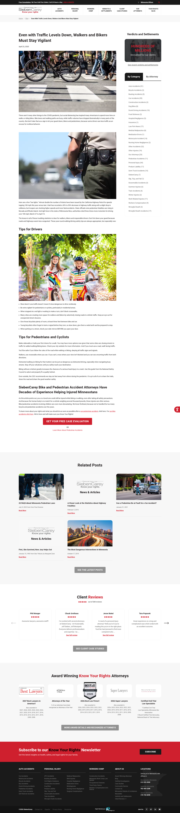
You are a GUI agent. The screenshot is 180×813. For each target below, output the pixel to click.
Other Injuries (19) (135, 151)
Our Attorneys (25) (135, 155)
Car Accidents (23, 776)
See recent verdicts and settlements (143, 65)
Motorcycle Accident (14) (138, 138)
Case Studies (119, 783)
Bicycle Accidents (24, 781)
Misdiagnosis (71, 786)
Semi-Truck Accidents (26, 791)
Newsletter (118, 794)
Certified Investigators (122, 781)
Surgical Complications (74, 791)
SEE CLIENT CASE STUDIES (90, 648)
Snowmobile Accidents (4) (138, 183)
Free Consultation (25, 2)
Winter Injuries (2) (135, 195)
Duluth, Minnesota (147, 792)
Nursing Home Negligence (75, 789)
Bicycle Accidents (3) (136, 90)
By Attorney (152, 76)
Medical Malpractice (73, 776)
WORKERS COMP (96, 769)
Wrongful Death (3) (136, 207)
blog (27, 18)
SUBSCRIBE (150, 752)
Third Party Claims (95, 785)
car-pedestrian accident (89, 411)
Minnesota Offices (147, 2)
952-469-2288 (145, 788)
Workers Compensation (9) (138, 203)
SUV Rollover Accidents (26, 794)
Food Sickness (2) (135, 114)
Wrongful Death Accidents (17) (140, 211)
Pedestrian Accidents (26, 789)
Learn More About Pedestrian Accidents (67, 430)
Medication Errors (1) (136, 134)
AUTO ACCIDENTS (26, 769)
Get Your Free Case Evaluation (67, 421)
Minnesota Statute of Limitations (126, 791)
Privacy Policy (57, 809)
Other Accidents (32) (136, 147)
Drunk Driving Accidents (27, 786)
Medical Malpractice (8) (137, 130)
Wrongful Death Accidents (53, 799)
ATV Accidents (49, 776)
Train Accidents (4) (135, 191)
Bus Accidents (23, 783)
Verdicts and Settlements (123, 796)
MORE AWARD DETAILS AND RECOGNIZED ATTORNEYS (90, 727)
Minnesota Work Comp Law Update (98, 779)
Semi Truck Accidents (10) (138, 171)
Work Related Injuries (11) (138, 199)
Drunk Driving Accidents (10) (139, 110)
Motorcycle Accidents (26, 778)
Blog (116, 778)
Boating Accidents (50, 778)
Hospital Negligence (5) (137, 118)
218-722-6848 (145, 795)
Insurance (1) (133, 122)
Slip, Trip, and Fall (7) (136, 179)
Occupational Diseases (97, 783)
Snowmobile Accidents (51, 794)
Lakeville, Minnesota (147, 786)
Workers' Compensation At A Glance (98, 788)
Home (21, 18)
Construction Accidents (52, 783)
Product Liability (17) (136, 167)
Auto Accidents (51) (136, 86)
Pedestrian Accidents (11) (138, 159)
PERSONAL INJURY (52, 769)
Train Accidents (49, 796)
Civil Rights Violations (51, 781)
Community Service (121, 786)
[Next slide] (166, 623)
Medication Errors (72, 783)
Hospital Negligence (73, 781)
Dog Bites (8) (133, 106)
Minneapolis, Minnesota (148, 780)
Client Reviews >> (120, 799)
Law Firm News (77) (136, 126)
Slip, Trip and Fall (50, 791)
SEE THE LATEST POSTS (90, 570)
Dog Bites (47, 786)
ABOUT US (119, 769)
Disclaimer (67, 809)
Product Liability (49, 789)
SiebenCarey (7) (135, 175)
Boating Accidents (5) (136, 94)
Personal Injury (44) (136, 163)
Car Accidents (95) (135, 98)
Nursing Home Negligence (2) (140, 142)
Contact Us (118, 789)
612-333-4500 (145, 782)
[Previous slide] (13, 623)
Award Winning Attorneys (123, 776)
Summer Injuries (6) (136, 187)
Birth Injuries (71, 778)
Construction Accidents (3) (138, 102)
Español (47, 809)
